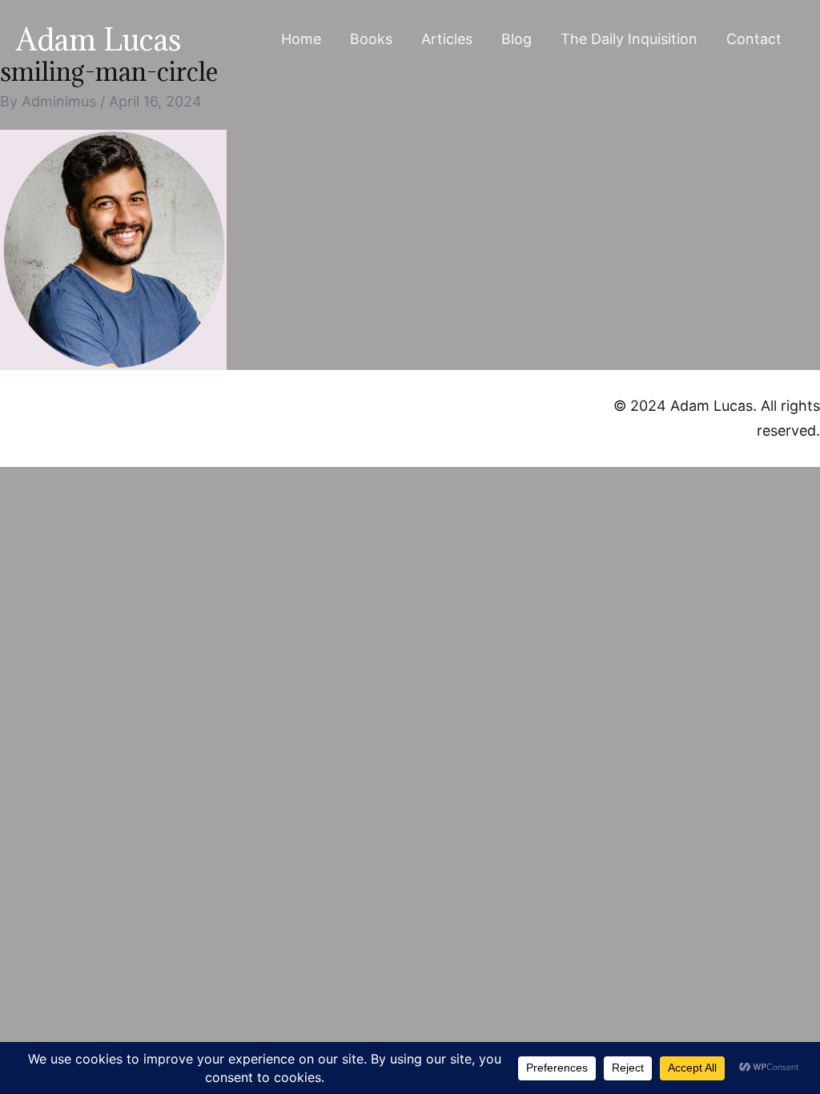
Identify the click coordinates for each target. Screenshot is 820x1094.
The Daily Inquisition (629, 38)
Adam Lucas (98, 39)
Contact (754, 38)
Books (371, 38)
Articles (446, 38)
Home (301, 38)
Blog (516, 38)
